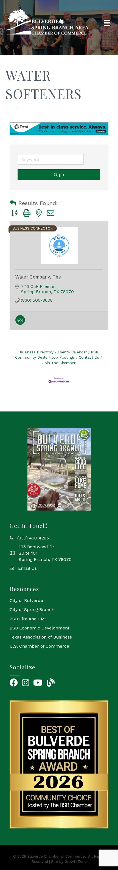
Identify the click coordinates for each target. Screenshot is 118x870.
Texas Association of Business (41, 637)
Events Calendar (72, 352)
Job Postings (63, 357)
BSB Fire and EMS (28, 618)
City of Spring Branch (32, 609)
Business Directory (37, 352)
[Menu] (107, 23)
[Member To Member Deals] (20, 323)
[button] (13, 203)
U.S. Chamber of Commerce (39, 646)
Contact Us (89, 357)
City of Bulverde (26, 600)
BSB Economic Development (39, 628)
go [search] (61, 174)
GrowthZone (75, 862)
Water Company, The (38, 277)
